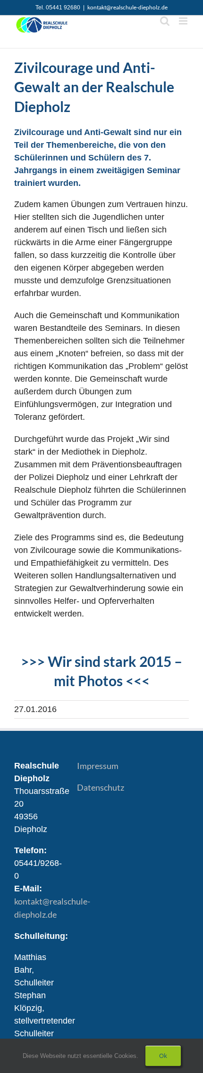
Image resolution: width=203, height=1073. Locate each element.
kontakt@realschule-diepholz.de (127, 7)
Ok (163, 1055)
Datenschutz (100, 787)
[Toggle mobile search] (164, 21)
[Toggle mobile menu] (184, 21)
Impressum (97, 766)
